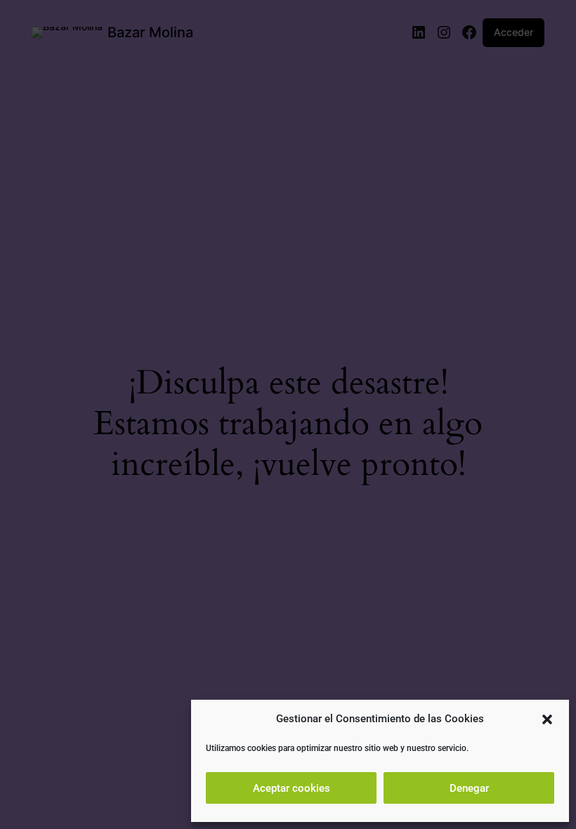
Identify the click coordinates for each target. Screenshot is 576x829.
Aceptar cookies (291, 788)
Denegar (469, 788)
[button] (547, 719)
